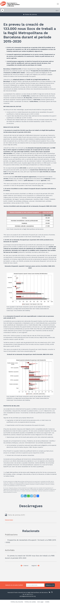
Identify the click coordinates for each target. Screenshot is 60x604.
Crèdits (47, 602)
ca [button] (57, 10)
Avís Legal (40, 602)
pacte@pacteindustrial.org (28, 596)
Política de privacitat (17, 602)
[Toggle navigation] (58, 3)
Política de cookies (30, 602)
